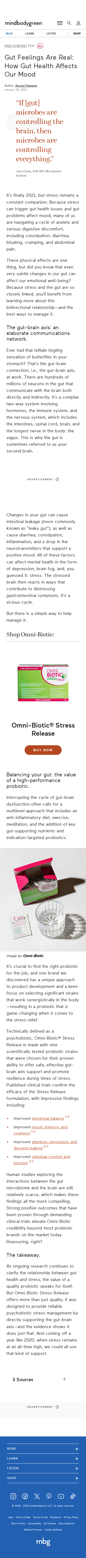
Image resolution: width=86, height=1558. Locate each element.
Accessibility (34, 1523)
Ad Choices (49, 1523)
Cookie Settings (53, 1529)
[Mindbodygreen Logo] (23, 23)
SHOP (77, 33)
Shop (43, 1478)
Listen (43, 1468)
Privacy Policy (71, 1517)
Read (43, 1448)
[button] (43, 1379)
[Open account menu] (78, 23)
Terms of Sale (23, 1517)
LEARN (29, 33)
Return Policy (18, 1523)
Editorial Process (33, 1529)
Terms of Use (40, 1517)
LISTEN (51, 33)
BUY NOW (43, 750)
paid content (16, 46)
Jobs (10, 1517)
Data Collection (67, 1523)
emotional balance (48, 1118)
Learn (43, 1458)
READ (9, 33)
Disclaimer (55, 1517)
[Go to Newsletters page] (60, 23)
